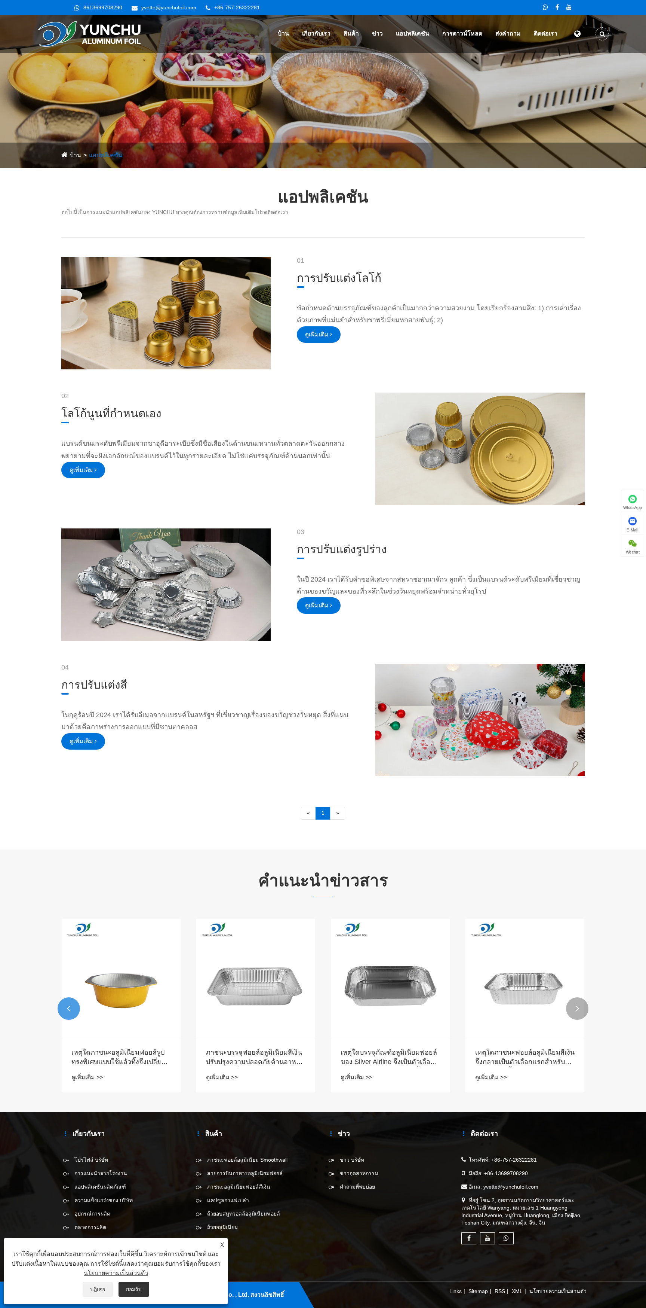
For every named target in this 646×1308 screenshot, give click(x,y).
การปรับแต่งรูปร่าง (342, 549)
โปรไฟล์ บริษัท (91, 1160)
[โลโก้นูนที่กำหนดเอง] (480, 448)
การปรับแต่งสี (94, 685)
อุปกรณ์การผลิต (92, 1214)
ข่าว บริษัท (352, 1160)
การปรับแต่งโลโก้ (339, 278)
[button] (69, 1008)
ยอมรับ (134, 1289)
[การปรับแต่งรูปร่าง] (166, 584)
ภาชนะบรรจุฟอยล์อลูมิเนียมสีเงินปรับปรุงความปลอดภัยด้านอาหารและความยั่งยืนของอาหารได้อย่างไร (255, 1058)
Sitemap (478, 1291)
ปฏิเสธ (97, 1289)
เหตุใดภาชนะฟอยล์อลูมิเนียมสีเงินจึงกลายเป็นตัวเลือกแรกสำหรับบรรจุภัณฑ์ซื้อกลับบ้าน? (525, 1058)
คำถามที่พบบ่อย (357, 1187)
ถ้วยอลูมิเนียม (222, 1227)
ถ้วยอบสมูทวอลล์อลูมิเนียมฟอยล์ (243, 1214)
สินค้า (351, 33)
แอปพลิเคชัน (412, 33)
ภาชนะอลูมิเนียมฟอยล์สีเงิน (238, 1187)
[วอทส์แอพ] (545, 7)
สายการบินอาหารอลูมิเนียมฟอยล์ (245, 1173)
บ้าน (283, 33)
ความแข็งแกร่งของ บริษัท (103, 1200)
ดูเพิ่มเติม (317, 334)
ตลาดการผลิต (90, 1227)
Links (455, 1291)
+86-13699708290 (506, 1173)
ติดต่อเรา (545, 33)
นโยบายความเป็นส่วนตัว (558, 1291)
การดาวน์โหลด (462, 33)
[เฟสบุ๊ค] (557, 7)
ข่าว (377, 33)
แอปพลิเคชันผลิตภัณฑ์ (100, 1187)
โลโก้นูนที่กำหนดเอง (111, 413)
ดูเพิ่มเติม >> (87, 1077)
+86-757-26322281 (237, 7)
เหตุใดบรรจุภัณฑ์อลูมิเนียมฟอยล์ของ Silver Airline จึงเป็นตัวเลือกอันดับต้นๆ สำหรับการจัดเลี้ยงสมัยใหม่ (390, 1058)
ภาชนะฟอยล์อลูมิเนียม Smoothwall (247, 1160)
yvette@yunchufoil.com (168, 7)
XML (517, 1291)
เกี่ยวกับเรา (316, 33)
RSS (500, 1291)
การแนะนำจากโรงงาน (100, 1173)
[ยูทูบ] (569, 7)
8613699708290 (102, 7)
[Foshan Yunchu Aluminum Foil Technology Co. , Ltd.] (92, 34)
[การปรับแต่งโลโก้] (166, 313)
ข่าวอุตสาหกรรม (359, 1173)
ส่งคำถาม (508, 33)
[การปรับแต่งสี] (480, 720)
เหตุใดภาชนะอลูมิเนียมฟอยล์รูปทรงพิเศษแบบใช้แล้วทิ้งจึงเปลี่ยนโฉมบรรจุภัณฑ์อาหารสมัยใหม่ (118, 1058)
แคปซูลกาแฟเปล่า (228, 1200)
